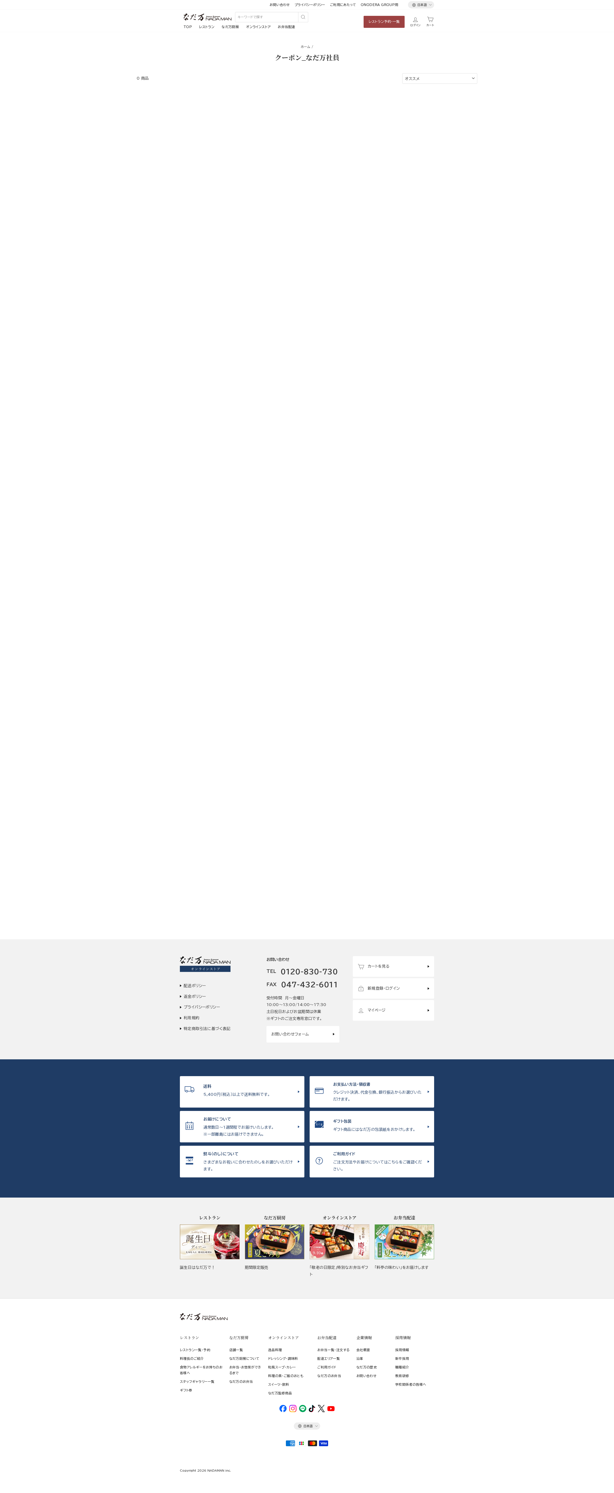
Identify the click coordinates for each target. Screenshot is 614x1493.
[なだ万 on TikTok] (312, 1411)
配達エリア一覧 (328, 1358)
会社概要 (363, 1350)
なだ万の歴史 (366, 1367)
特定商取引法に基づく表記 (207, 1029)
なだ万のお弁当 (241, 1381)
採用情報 (402, 1350)
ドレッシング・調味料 (283, 1358)
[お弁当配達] (404, 1241)
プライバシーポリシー (310, 4)
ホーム (305, 46)
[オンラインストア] (339, 1241)
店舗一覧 (236, 1350)
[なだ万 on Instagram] (292, 1411)
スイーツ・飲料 (278, 1384)
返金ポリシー (195, 996)
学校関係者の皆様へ (410, 1384)
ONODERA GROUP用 (379, 4)
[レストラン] (210, 1241)
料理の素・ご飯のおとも (285, 1376)
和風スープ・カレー (282, 1367)
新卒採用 (402, 1358)
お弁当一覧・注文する (333, 1350)
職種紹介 (402, 1367)
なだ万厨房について (244, 1358)
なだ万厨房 (230, 27)
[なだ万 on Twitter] (321, 1411)
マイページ (377, 1010)
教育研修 (402, 1376)
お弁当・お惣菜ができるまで (245, 1370)
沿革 (359, 1358)
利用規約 (192, 1018)
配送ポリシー (195, 986)
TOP (187, 27)
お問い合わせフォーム (290, 1034)
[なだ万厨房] (275, 1241)
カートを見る (379, 966)
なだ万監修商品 (280, 1393)
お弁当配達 (286, 27)
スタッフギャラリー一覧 (197, 1381)
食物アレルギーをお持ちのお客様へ (201, 1370)
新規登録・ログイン (384, 988)
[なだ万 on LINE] (302, 1411)
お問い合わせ (279, 4)
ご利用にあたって (343, 4)
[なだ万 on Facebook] (283, 1411)
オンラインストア (258, 27)
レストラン (206, 27)
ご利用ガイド (326, 1367)
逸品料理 (275, 1350)
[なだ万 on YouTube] (331, 1410)
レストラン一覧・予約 (195, 1350)
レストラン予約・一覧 (384, 21)
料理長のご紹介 (192, 1358)
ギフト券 (186, 1390)
